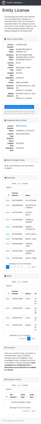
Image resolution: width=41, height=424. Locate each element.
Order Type (23, 396)
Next (33, 267)
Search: (9, 187)
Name (27, 195)
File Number (13, 396)
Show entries (20, 183)
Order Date (32, 396)
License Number (15, 194)
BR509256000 (21, 126)
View (7, 200)
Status (27, 294)
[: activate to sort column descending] (8, 194)
